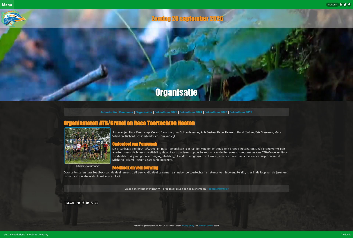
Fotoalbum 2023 (216, 112)
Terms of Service (205, 225)
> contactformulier (218, 188)
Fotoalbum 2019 (241, 112)
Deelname (126, 112)
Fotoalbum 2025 (166, 112)
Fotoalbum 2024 (191, 112)
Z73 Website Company (36, 234)
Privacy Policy (187, 225)
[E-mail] (96, 203)
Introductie (109, 112)
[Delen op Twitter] (78, 203)
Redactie (346, 234)
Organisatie (144, 112)
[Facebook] (349, 5)
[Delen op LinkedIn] (87, 203)
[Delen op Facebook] (83, 203)
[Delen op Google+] (92, 203)
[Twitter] (345, 5)
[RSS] (341, 5)
